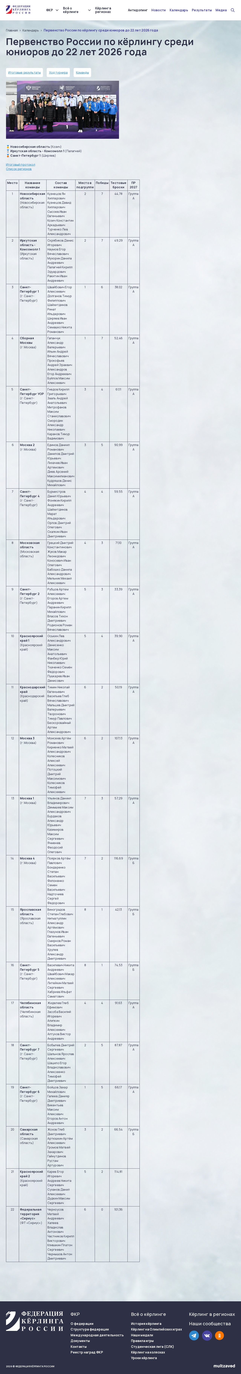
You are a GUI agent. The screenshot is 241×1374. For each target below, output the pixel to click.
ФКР (49, 10)
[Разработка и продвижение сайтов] (224, 1366)
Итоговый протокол (20, 164)
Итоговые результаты (24, 72)
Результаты (202, 10)
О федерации (82, 1323)
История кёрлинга (146, 1323)
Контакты (79, 1346)
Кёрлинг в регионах (103, 10)
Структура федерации (90, 1329)
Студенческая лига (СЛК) (152, 1346)
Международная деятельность (97, 1335)
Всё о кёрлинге (71, 10)
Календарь (179, 10)
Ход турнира (58, 72)
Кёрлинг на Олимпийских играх (156, 1329)
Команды (82, 72)
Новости (158, 10)
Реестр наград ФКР (87, 1352)
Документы (80, 1341)
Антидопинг (138, 10)
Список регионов (19, 169)
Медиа (221, 10)
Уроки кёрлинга (144, 1358)
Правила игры (142, 1341)
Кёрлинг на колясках (148, 1352)
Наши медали (142, 1335)
